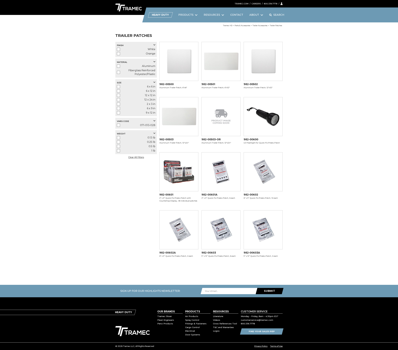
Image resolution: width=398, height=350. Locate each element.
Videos (216, 320)
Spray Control (192, 320)
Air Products (191, 316)
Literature (218, 316)
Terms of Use (276, 346)
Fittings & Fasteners (195, 323)
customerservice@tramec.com (257, 320)
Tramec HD (227, 25)
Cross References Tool (225, 323)
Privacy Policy (261, 346)
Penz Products (165, 323)
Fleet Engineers (165, 320)
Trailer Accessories (259, 25)
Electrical (190, 331)
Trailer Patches (276, 25)
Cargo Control (192, 327)
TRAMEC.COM (241, 3)
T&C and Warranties (223, 327)
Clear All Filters (136, 157)
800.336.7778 (270, 3)
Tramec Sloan (164, 316)
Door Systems (192, 334)
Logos (216, 331)
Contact (236, 14)
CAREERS (256, 3)
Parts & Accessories (242, 25)
